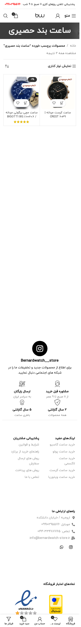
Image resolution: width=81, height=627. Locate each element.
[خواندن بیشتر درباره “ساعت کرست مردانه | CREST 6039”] (62, 103)
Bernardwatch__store (39, 360)
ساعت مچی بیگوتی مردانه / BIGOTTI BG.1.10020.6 (22, 115)
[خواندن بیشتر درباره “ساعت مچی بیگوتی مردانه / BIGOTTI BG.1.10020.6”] (25, 103)
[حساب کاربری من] (57, 15)
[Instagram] (71, 547)
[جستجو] (5, 15)
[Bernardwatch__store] (39, 348)
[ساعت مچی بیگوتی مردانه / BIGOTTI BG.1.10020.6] (21, 92)
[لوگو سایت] (39, 15)
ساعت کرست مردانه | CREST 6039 (58, 115)
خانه (73, 46)
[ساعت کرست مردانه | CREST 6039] (58, 92)
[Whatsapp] (62, 547)
